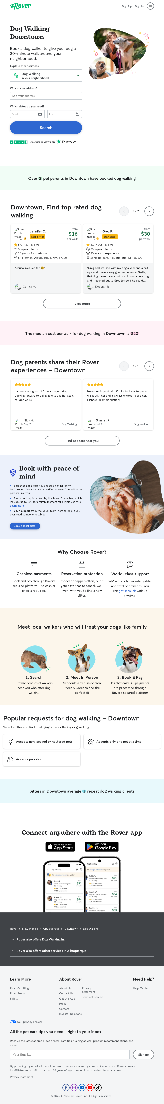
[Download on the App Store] (60, 847)
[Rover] (20, 6)
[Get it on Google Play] (102, 847)
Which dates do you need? (27, 106)
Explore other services (24, 66)
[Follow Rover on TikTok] (98, 1087)
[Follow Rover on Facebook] (66, 1087)
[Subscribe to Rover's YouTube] (90, 1087)
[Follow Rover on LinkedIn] (82, 1087)
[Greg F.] (118, 258)
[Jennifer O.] (46, 258)
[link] (46, 127)
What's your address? (23, 88)
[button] (150, 6)
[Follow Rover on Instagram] (74, 1087)
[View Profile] (46, 404)
